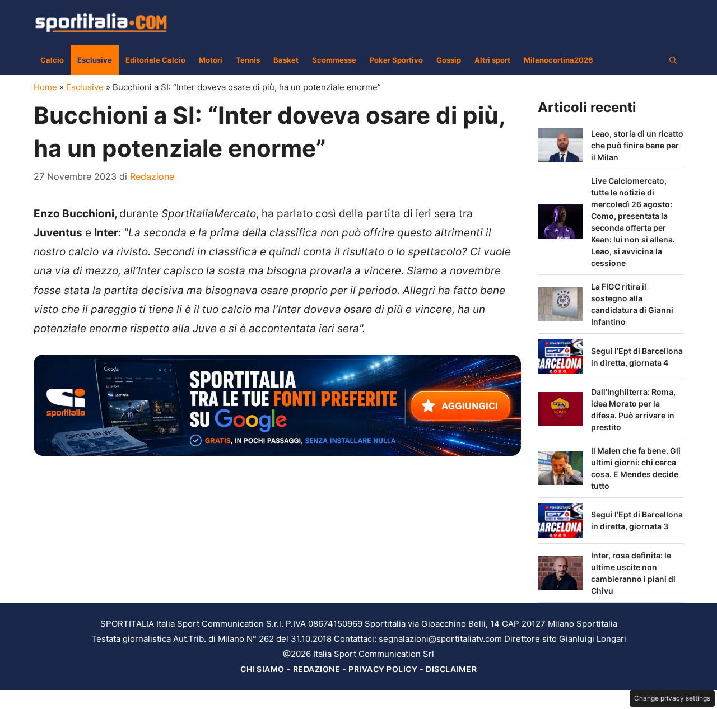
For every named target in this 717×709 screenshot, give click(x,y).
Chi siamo (262, 669)
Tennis (248, 59)
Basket (286, 59)
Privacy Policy (382, 669)
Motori (210, 59)
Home (45, 87)
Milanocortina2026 (558, 59)
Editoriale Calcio (155, 59)
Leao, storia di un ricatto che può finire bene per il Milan (637, 145)
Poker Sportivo (396, 59)
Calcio (52, 59)
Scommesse (334, 59)
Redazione (317, 669)
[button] (673, 60)
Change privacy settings (672, 698)
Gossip (448, 59)
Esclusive (94, 59)
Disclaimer (451, 669)
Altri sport (492, 59)
